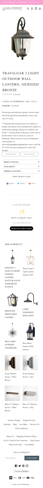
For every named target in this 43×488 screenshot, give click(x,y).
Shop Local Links (15, 444)
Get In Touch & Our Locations (16, 440)
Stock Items (34, 440)
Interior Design (14, 420)
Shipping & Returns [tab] (12, 171)
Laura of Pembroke (13, 101)
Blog (15, 424)
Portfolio (7, 424)
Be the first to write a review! (21, 228)
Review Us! (34, 424)
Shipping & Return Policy (27, 436)
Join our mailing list (21, 452)
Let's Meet (23, 424)
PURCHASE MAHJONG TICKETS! (21, 2)
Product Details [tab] (11, 162)
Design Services (29, 420)
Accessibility (29, 444)
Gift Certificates (21, 428)
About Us (10, 436)
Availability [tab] (9, 166)
